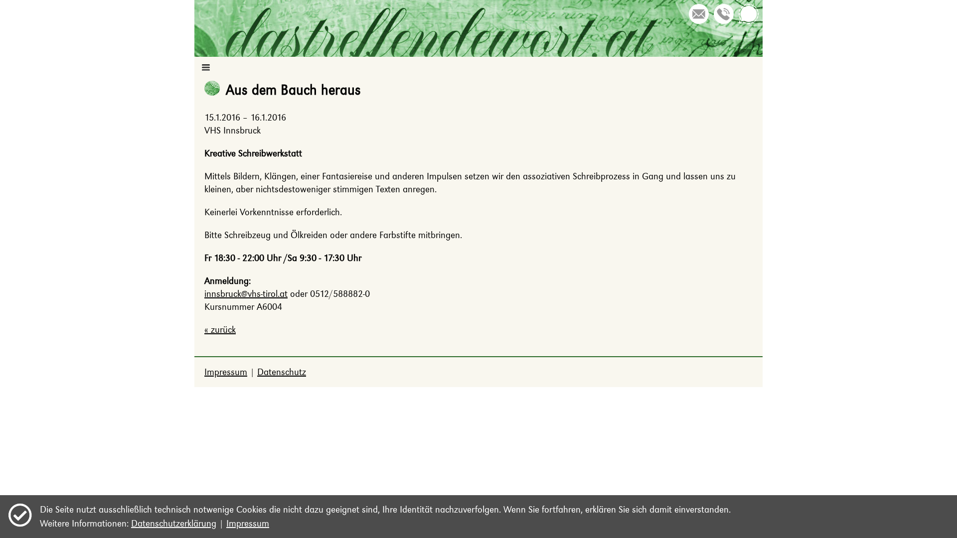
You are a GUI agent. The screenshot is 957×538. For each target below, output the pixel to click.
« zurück (220, 329)
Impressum (225, 372)
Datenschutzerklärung (173, 523)
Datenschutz (281, 372)
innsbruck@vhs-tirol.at (246, 293)
